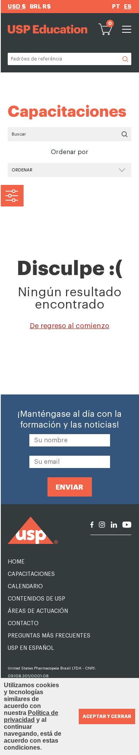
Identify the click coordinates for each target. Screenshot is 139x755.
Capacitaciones (31, 574)
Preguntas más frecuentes (49, 636)
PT (116, 7)
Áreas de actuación (38, 611)
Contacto (23, 623)
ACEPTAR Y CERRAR (107, 716)
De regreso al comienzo (69, 325)
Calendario (25, 586)
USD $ (17, 7)
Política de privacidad (31, 716)
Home (16, 562)
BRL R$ (40, 7)
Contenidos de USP (36, 599)
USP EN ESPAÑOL (31, 648)
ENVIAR (69, 487)
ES (127, 7)
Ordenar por (69, 152)
